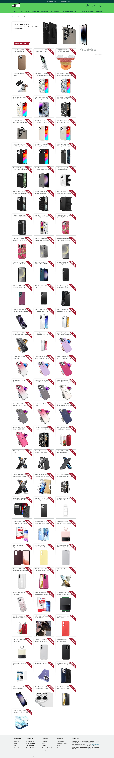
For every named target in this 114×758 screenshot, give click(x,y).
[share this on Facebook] (81, 50)
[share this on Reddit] (91, 50)
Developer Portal (46, 750)
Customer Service (30, 741)
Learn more (68, 1)
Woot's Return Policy (31, 743)
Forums (88, 7)
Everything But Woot (47, 747)
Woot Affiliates (60, 741)
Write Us (28, 750)
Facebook (44, 741)
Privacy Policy (60, 747)
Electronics (14, 16)
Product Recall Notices (31, 747)
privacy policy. (87, 748)
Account (94, 7)
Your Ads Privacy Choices (79, 756)
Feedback (16, 747)
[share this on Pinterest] (88, 50)
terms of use (79, 748)
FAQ (15, 745)
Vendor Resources (61, 750)
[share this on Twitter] (85, 50)
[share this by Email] (95, 50)
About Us (16, 741)
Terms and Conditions (62, 743)
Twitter (44, 743)
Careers (16, 743)
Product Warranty (30, 745)
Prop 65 (59, 745)
